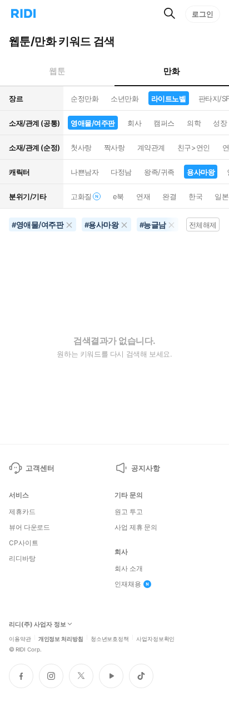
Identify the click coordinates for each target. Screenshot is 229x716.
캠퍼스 (164, 122)
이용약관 (20, 638)
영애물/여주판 (93, 122)
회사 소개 (128, 568)
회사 (134, 122)
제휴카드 (22, 512)
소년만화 (124, 98)
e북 (118, 196)
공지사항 (145, 467)
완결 (169, 196)
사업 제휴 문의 (135, 527)
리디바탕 (22, 558)
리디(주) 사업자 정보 (37, 624)
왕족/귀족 (159, 171)
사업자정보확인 (155, 638)
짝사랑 (114, 147)
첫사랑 (81, 147)
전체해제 (203, 224)
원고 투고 (128, 512)
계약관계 (151, 147)
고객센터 (40, 467)
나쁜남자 (84, 171)
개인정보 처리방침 (60, 638)
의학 (194, 122)
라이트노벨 (168, 98)
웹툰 (57, 71)
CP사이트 (23, 543)
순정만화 (84, 98)
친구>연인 (193, 147)
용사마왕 (201, 171)
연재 (143, 196)
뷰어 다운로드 (29, 527)
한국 (195, 196)
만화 (171, 71)
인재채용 (127, 584)
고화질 (81, 196)
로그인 (202, 13)
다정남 (121, 171)
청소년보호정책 (110, 638)
